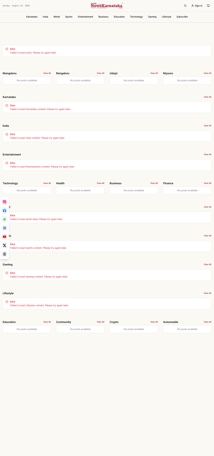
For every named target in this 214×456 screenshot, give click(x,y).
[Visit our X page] (5, 245)
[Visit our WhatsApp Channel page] (5, 219)
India (45, 16)
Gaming (152, 16)
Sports (69, 16)
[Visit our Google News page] (5, 228)
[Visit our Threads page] (5, 254)
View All (47, 73)
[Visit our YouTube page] (5, 237)
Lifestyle (166, 16)
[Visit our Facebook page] (5, 211)
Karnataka (31, 16)
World (57, 16)
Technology (136, 16)
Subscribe (182, 16)
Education (119, 16)
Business (103, 16)
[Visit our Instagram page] (5, 202)
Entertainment (85, 16)
